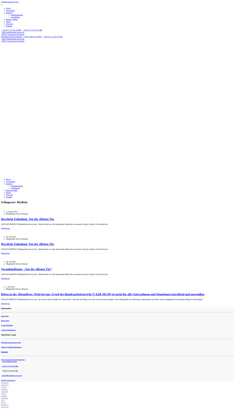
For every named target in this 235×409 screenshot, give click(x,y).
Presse (8, 22)
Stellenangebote (17, 15)
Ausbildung (15, 17)
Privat (8, 8)
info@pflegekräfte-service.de (12, 32)
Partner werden (12, 19)
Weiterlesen (5, 228)
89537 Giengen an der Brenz (12, 35)
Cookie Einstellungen (8, 330)
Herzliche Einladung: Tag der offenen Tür (27, 219)
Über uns (9, 24)
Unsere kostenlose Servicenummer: (13, 361)
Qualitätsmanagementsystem (11, 342)
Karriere (9, 13)
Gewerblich (10, 11)
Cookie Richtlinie (7, 325)
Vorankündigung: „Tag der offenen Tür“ (26, 269)
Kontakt (9, 26)
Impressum (5, 316)
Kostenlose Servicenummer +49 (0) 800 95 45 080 (21, 37)
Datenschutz (5, 321)
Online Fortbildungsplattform (11, 347)
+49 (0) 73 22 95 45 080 (11, 30)
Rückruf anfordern (8, 380)
